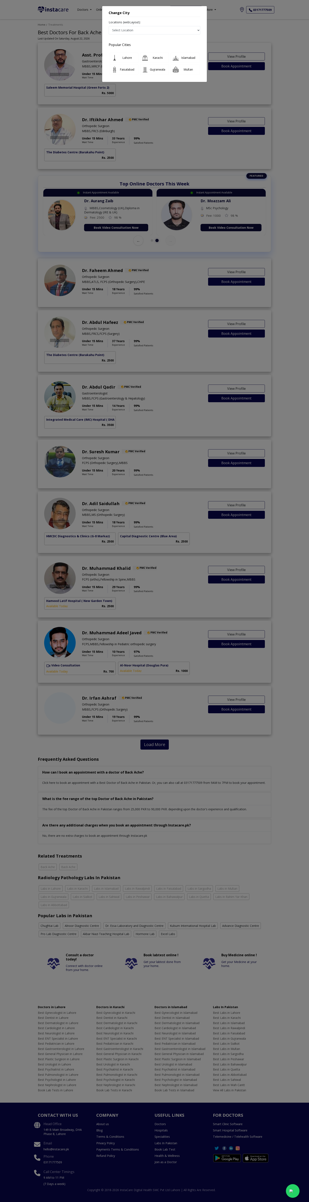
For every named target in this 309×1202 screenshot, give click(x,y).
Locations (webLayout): (125, 22)
